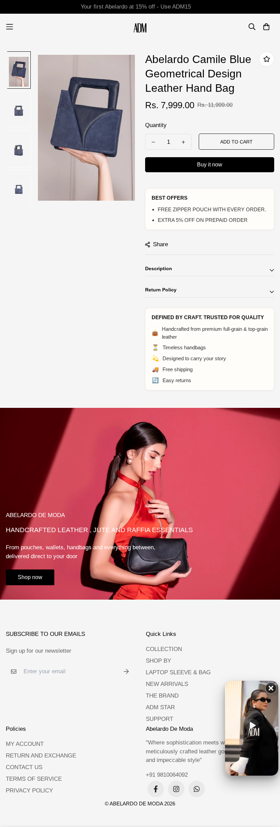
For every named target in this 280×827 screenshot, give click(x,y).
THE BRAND (162, 695)
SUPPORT (159, 719)
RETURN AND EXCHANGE (41, 755)
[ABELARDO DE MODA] (140, 27)
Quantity (156, 125)
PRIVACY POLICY (29, 790)
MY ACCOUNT (25, 744)
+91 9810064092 (167, 775)
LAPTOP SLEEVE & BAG (178, 672)
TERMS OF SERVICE (34, 779)
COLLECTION (164, 649)
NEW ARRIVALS (167, 684)
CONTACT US (24, 767)
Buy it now (209, 164)
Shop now (30, 577)
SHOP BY (158, 660)
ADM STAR (160, 707)
